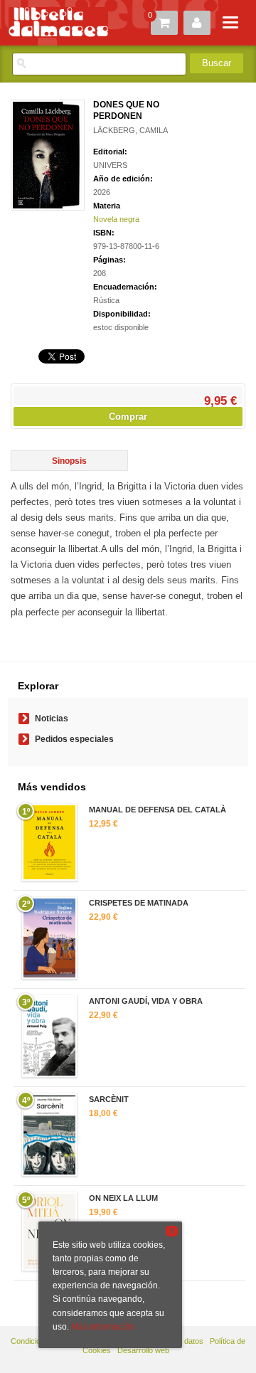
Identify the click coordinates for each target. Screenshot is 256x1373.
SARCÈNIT (109, 1099)
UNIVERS (110, 165)
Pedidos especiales (74, 739)
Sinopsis (69, 461)
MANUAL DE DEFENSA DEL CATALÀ (157, 809)
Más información (103, 1327)
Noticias (51, 718)
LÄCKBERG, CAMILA (130, 130)
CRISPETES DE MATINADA (138, 902)
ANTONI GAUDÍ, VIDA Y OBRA (146, 1001)
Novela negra (116, 219)
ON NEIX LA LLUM (123, 1198)
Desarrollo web (143, 1350)
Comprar (128, 416)
